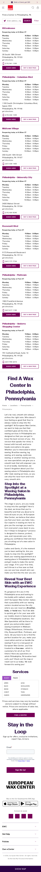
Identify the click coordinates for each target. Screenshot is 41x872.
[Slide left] (4, 2)
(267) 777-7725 (11, 261)
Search (27, 21)
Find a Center (20, 715)
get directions (7, 60)
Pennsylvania (26, 405)
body (7, 610)
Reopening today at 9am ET (13, 230)
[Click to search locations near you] (5, 21)
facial (14, 610)
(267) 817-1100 (11, 310)
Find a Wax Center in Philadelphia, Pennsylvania (20, 389)
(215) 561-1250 (11, 63)
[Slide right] (37, 2)
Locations (14, 405)
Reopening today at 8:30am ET (14, 32)
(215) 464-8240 (11, 213)
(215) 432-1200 (11, 115)
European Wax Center (16, 856)
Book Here (11, 68)
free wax (20, 648)
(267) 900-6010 (11, 362)
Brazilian (31, 608)
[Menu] (3, 8)
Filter (36, 20)
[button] (32, 8)
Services (21, 672)
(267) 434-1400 (11, 164)
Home (4, 405)
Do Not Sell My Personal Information (20, 859)
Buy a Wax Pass (30, 68)
